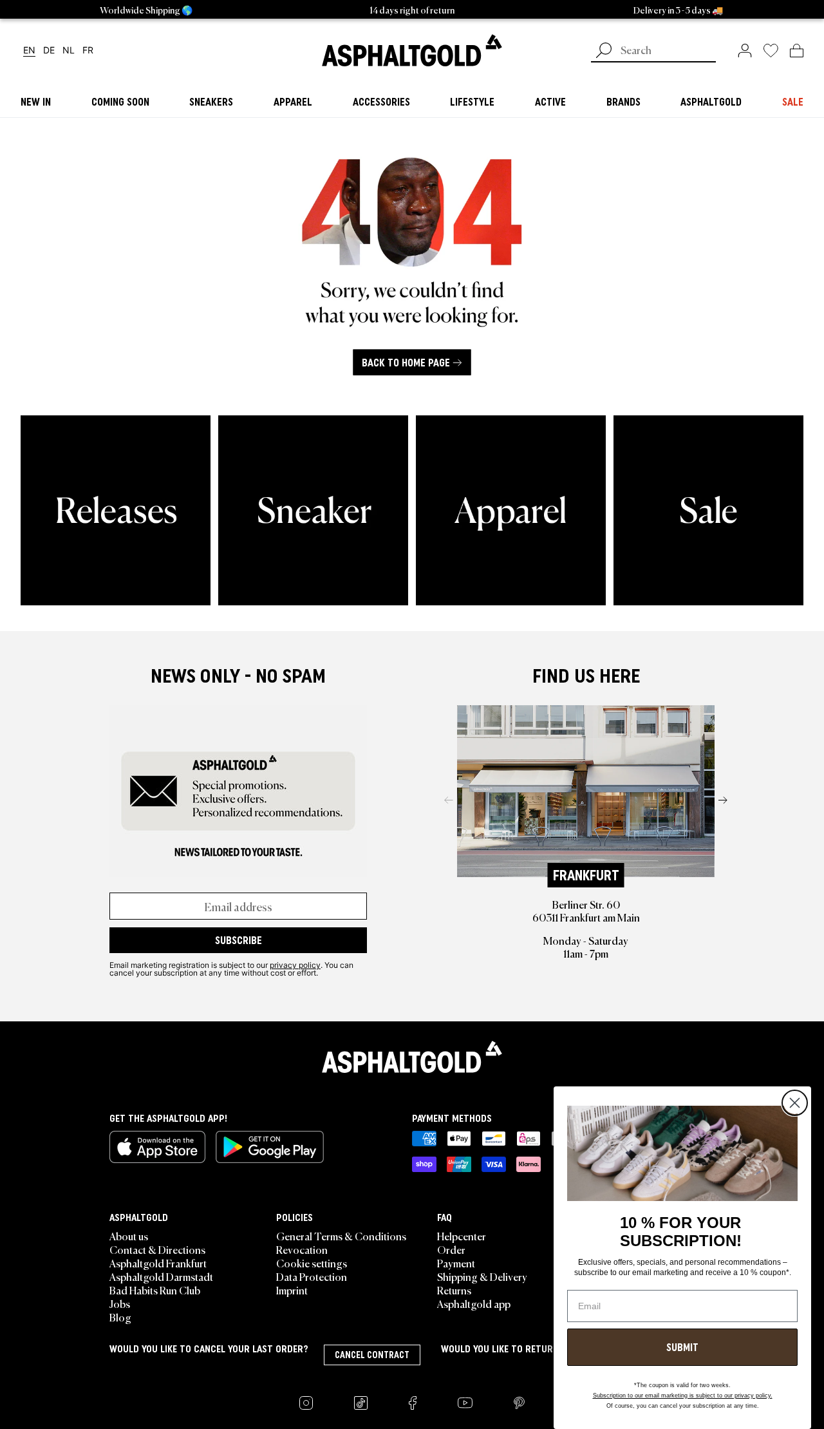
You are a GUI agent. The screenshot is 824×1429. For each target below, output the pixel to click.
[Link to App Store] (157, 1147)
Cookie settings (311, 1263)
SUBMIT (682, 1347)
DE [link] (49, 50)
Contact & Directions (157, 1249)
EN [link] (29, 50)
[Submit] (604, 51)
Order (451, 1249)
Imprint (292, 1290)
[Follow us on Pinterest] (519, 1403)
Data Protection (311, 1276)
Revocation (302, 1249)
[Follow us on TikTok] (361, 1403)
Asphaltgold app (473, 1303)
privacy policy (295, 965)
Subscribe (238, 940)
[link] (412, 50)
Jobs (119, 1303)
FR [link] (87, 50)
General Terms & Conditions (341, 1236)
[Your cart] (796, 50)
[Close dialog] (794, 1103)
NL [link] (68, 50)
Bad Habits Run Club (154, 1290)
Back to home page (406, 362)
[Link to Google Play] (270, 1147)
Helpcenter (461, 1236)
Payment (456, 1263)
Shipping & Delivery (482, 1276)
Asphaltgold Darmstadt (161, 1276)
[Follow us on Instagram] (306, 1403)
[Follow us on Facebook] (413, 1403)
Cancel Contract (372, 1355)
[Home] (412, 1057)
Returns (454, 1290)
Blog (120, 1317)
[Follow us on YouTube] (465, 1403)
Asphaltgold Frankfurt (158, 1263)
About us (128, 1236)
